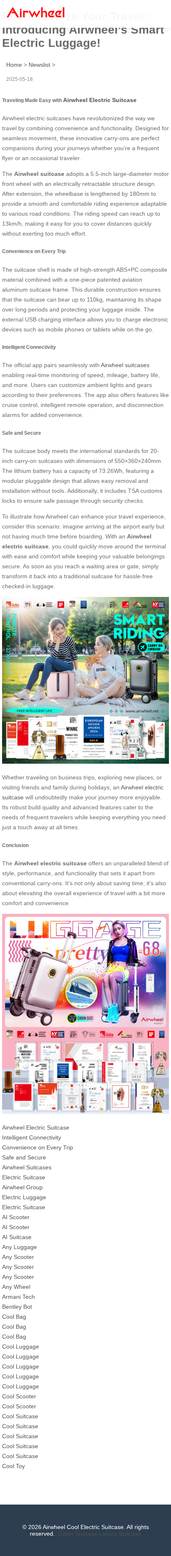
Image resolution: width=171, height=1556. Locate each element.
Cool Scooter (19, 1396)
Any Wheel (16, 1286)
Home (14, 64)
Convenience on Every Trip (37, 1147)
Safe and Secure (24, 1157)
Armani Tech (18, 1296)
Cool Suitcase (20, 1416)
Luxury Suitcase (120, 1533)
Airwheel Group (22, 1187)
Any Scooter (18, 1257)
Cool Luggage (20, 1346)
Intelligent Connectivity (31, 1137)
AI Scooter (15, 1217)
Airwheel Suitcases (26, 1167)
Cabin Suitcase (78, 1533)
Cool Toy (13, 1466)
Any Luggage (19, 1247)
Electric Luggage (24, 1197)
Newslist (39, 64)
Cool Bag (14, 1316)
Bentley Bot (17, 1306)
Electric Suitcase (23, 1177)
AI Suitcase (17, 1237)
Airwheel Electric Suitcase (100, 100)
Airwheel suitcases (125, 365)
